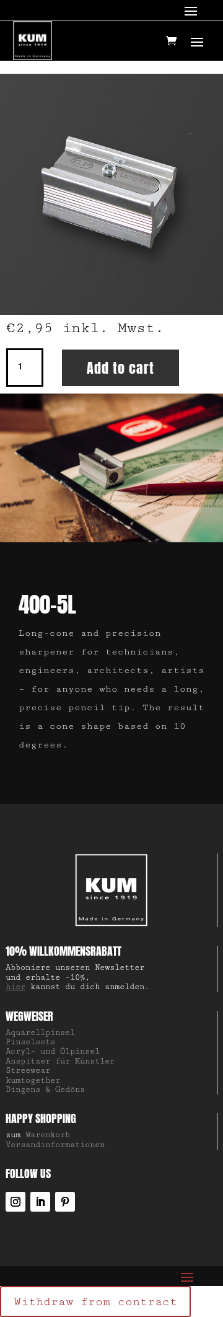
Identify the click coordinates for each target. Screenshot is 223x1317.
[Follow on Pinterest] (65, 1202)
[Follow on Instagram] (15, 1202)
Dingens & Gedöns (45, 1090)
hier (15, 987)
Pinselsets (30, 1042)
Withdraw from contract (95, 1301)
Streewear (28, 1070)
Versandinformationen (55, 1145)
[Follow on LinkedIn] (40, 1202)
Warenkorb (47, 1135)
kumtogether (33, 1080)
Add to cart (120, 368)
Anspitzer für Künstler (60, 1061)
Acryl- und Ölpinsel (53, 1051)
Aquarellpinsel (40, 1032)
